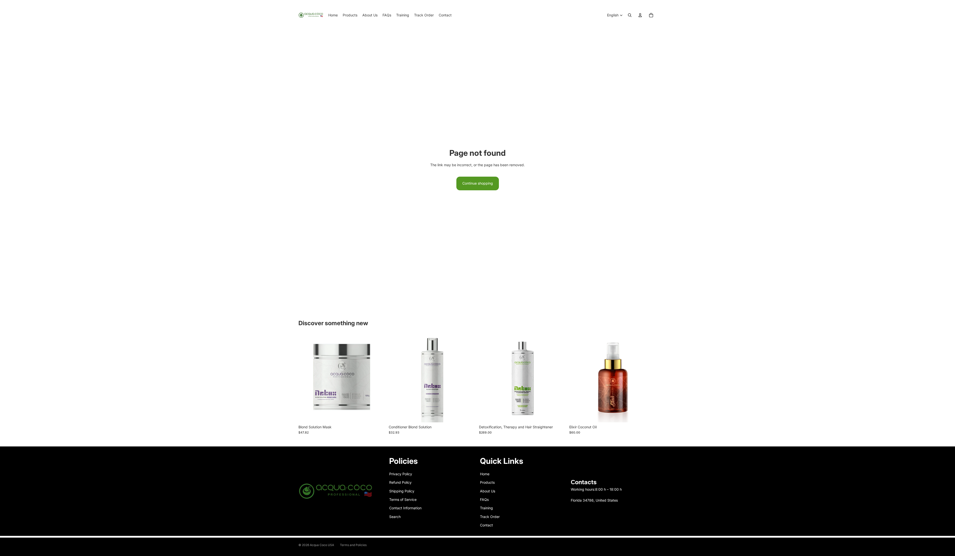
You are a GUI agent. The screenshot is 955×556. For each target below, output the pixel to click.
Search (395, 517)
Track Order (490, 517)
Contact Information (405, 508)
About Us (487, 491)
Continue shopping (477, 183)
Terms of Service (403, 499)
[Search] (629, 15)
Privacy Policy (400, 474)
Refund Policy (400, 482)
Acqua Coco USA (322, 545)
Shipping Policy (401, 491)
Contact (486, 525)
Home (484, 474)
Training (486, 508)
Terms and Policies (353, 545)
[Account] (640, 15)
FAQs (484, 499)
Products (487, 482)
